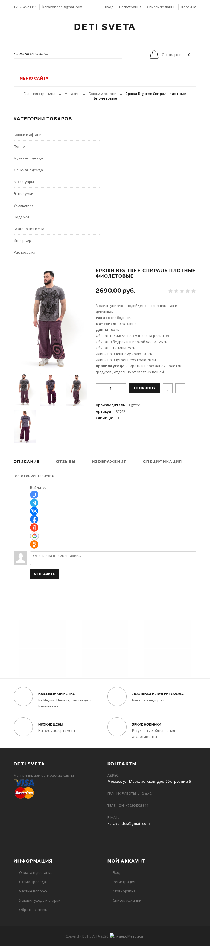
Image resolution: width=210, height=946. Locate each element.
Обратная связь (33, 909)
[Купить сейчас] (180, 388)
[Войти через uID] (34, 495)
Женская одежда (28, 169)
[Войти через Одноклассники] (34, 544)
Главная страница (40, 93)
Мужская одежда (28, 158)
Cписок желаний (127, 900)
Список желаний (161, 6)
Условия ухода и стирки (39, 900)
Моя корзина (124, 891)
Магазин (72, 93)
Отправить (44, 574)
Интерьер (22, 240)
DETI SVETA (105, 27)
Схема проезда (32, 881)
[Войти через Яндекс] (34, 527)
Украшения (24, 205)
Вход (109, 6)
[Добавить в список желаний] (168, 388)
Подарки (21, 216)
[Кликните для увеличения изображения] (51, 318)
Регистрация (130, 6)
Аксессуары (24, 181)
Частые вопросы (33, 891)
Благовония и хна (29, 228)
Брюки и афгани (102, 93)
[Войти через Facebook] (34, 519)
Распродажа (24, 252)
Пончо (19, 146)
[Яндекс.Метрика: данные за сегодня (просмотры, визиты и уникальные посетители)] (126, 936)
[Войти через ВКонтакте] (34, 511)
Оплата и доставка (35, 872)
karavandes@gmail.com (62, 6)
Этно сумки (23, 193)
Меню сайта (34, 78)
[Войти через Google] (34, 536)
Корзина (188, 6)
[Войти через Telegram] (34, 503)
